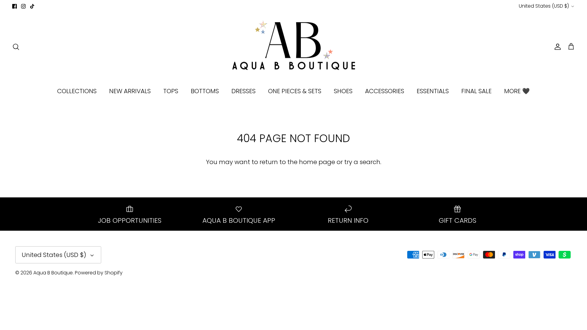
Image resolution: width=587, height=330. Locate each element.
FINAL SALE (476, 91)
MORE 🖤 (517, 91)
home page (317, 162)
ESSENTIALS (433, 91)
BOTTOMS (205, 91)
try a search (362, 162)
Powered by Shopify (99, 272)
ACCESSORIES (384, 91)
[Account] (556, 47)
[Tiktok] (32, 6)
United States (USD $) (544, 5)
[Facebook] (14, 6)
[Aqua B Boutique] (293, 47)
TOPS (170, 91)
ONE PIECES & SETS (294, 91)
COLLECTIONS (77, 91)
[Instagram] (23, 6)
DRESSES (243, 91)
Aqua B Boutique (53, 272)
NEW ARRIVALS (130, 91)
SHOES (343, 91)
